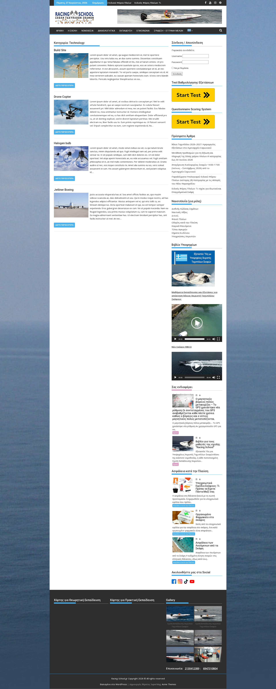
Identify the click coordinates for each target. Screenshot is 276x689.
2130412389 (192, 668)
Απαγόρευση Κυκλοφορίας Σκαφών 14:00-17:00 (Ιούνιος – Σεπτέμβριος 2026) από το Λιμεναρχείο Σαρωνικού (196, 168)
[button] (197, 323)
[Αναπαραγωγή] (175, 339)
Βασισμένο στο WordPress (113, 684)
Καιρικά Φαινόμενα (181, 225)
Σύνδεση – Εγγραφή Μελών (168, 30)
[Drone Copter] (71, 101)
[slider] (194, 339)
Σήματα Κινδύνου (181, 232)
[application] (197, 323)
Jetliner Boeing (64, 189)
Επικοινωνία (143, 30)
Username (177, 56)
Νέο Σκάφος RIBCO (182, 346)
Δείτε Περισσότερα (64, 85)
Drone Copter (62, 96)
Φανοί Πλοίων (179, 219)
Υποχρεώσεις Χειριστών (184, 236)
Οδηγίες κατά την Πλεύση (185, 222)
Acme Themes (169, 684)
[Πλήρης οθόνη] (218, 339)
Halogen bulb (62, 143)
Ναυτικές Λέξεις (180, 212)
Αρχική (60, 30)
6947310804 (210, 668)
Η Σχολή (72, 30)
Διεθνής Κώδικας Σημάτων (185, 208)
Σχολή (175, 433)
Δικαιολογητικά (106, 30)
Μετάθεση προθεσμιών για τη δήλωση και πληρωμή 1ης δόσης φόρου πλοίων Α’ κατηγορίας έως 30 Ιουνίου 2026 (196, 156)
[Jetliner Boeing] (71, 194)
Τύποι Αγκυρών (179, 229)
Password (177, 62)
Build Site (60, 50)
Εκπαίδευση (125, 30)
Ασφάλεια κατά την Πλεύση (183, 505)
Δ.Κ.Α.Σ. (175, 215)
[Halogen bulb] (71, 147)
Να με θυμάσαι (181, 68)
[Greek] (189, 30)
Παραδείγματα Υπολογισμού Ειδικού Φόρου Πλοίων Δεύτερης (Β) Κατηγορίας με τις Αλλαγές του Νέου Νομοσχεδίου (196, 180)
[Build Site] (71, 54)
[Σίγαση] (213, 339)
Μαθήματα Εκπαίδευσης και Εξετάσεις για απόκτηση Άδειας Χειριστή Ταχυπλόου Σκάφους (194, 296)
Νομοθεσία (87, 30)
